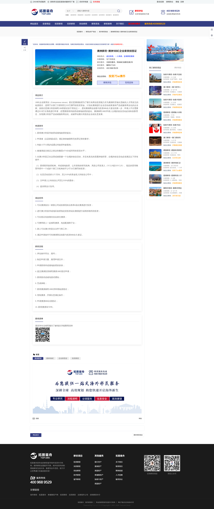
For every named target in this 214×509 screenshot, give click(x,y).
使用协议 (169, 2)
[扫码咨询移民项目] (212, 29)
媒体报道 (119, 471)
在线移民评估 (118, 44)
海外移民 (33, 495)
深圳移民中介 (95, 495)
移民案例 (108, 24)
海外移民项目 (103, 32)
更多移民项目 (138, 435)
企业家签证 (63, 358)
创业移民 (88, 15)
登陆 (177, 2)
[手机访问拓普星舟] (212, 35)
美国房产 (98, 471)
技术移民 (77, 475)
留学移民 (77, 479)
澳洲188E (50, 358)
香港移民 (116, 15)
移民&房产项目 (91, 32)
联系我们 (119, 466)
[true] (118, 11)
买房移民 (102, 15)
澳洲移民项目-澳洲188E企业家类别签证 (124, 32)
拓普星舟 (109, 15)
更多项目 (177, 68)
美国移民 (80, 15)
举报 (140, 418)
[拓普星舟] (42, 15)
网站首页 (34, 24)
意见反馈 (160, 2)
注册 (182, 2)
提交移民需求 (134, 24)
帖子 (68, 11)
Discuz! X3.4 (97, 505)
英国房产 (98, 484)
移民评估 (107, 82)
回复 (37, 418)
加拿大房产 (99, 479)
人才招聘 (119, 475)
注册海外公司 (83, 495)
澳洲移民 (73, 15)
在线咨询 (129, 82)
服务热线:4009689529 (155, 24)
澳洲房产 (98, 466)
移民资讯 (95, 24)
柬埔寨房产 (99, 475)
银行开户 (98, 462)
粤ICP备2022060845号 (126, 502)
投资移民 (95, 15)
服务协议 (119, 479)
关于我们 (120, 24)
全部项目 (46, 24)
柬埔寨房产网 (53, 495)
